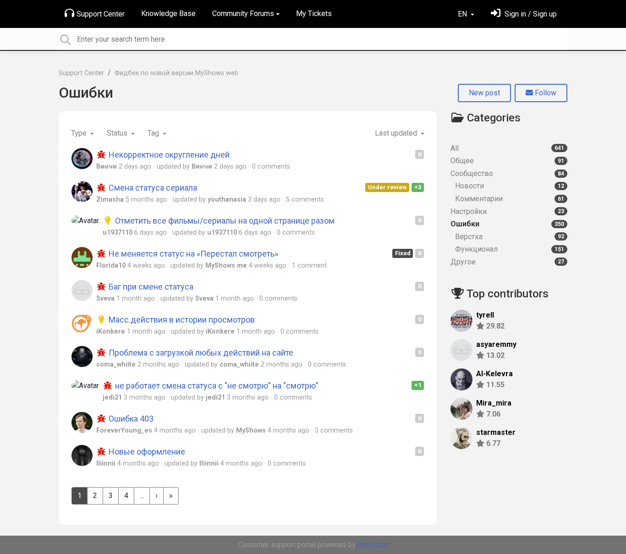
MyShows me (226, 265)
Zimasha (110, 199)
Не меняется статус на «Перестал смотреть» (192, 253)
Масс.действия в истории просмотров (181, 319)
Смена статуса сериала (152, 187)
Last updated (397, 133)
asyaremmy (496, 344)
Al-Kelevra (494, 373)
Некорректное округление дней (168, 154)
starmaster (496, 432)
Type (79, 133)
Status (118, 133)
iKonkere (110, 331)
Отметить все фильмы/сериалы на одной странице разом (224, 220)
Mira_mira (493, 403)
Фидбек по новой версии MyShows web (176, 73)
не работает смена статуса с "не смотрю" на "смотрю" (215, 385)
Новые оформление (146, 451)
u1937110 (117, 232)
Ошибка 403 (130, 418)
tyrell (485, 315)
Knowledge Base (168, 13)
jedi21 (112, 397)
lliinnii (105, 463)
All (507, 148)
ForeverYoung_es (124, 430)
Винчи (106, 166)
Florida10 (111, 265)
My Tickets (314, 13)
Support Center (101, 14)
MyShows (251, 430)
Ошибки (86, 92)
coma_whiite (116, 364)
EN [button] (463, 14)
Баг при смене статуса (150, 286)
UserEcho (372, 544)
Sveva (105, 298)
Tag (154, 133)
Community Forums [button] (243, 13)
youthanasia (227, 199)
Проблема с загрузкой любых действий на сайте (200, 352)
